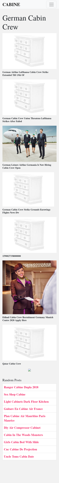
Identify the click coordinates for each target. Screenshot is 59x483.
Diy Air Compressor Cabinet (22, 427)
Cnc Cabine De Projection (20, 449)
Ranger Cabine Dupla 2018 (21, 387)
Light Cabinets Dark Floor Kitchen (26, 401)
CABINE (11, 4)
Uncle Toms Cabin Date (19, 456)
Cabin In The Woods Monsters (23, 435)
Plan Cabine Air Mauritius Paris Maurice (24, 418)
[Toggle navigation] (51, 4)
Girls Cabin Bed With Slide (21, 442)
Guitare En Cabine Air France (23, 409)
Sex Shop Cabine (14, 394)
